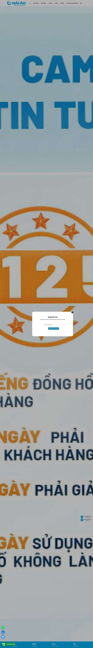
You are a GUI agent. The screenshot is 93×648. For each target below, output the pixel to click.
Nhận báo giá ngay (53, 328)
